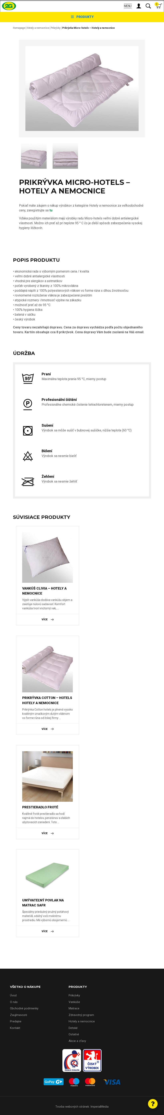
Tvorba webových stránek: (72, 1106)
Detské (73, 1028)
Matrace (74, 1008)
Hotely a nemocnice (38, 28)
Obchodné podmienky (24, 1008)
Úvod (13, 995)
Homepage (19, 28)
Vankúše (74, 1002)
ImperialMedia (99, 1106)
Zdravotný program (81, 1015)
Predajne (15, 1021)
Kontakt (15, 1028)
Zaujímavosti (18, 1015)
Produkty (85, 17)
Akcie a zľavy (77, 1041)
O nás (14, 1002)
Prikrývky (55, 28)
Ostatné (74, 1034)
